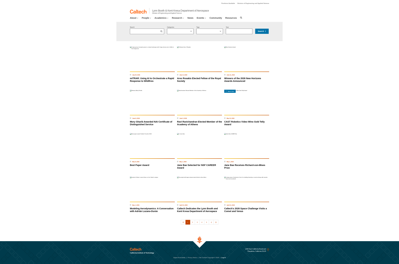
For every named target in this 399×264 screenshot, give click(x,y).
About (133, 18)
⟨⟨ (183, 222)
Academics (160, 18)
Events (200, 18)
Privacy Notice (192, 257)
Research (177, 18)
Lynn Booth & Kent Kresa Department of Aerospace (180, 11)
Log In (223, 257)
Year (227, 27)
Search (132, 27)
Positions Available (228, 3)
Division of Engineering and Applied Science (253, 3)
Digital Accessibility (179, 257)
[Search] (241, 18)
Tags (198, 27)
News (190, 18)
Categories (170, 27)
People (145, 18)
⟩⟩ (215, 222)
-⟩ (211, 222)
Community (215, 18)
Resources (231, 18)
